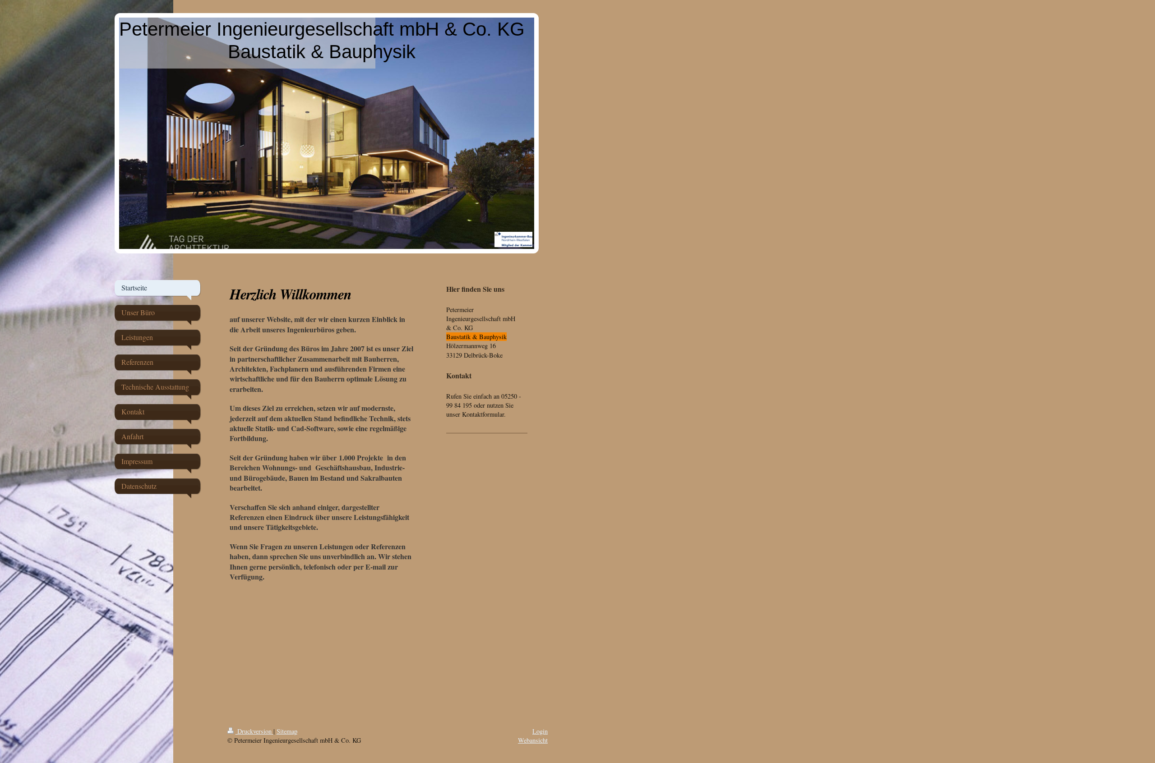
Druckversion (254, 731)
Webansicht (533, 740)
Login (540, 731)
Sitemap (287, 731)
